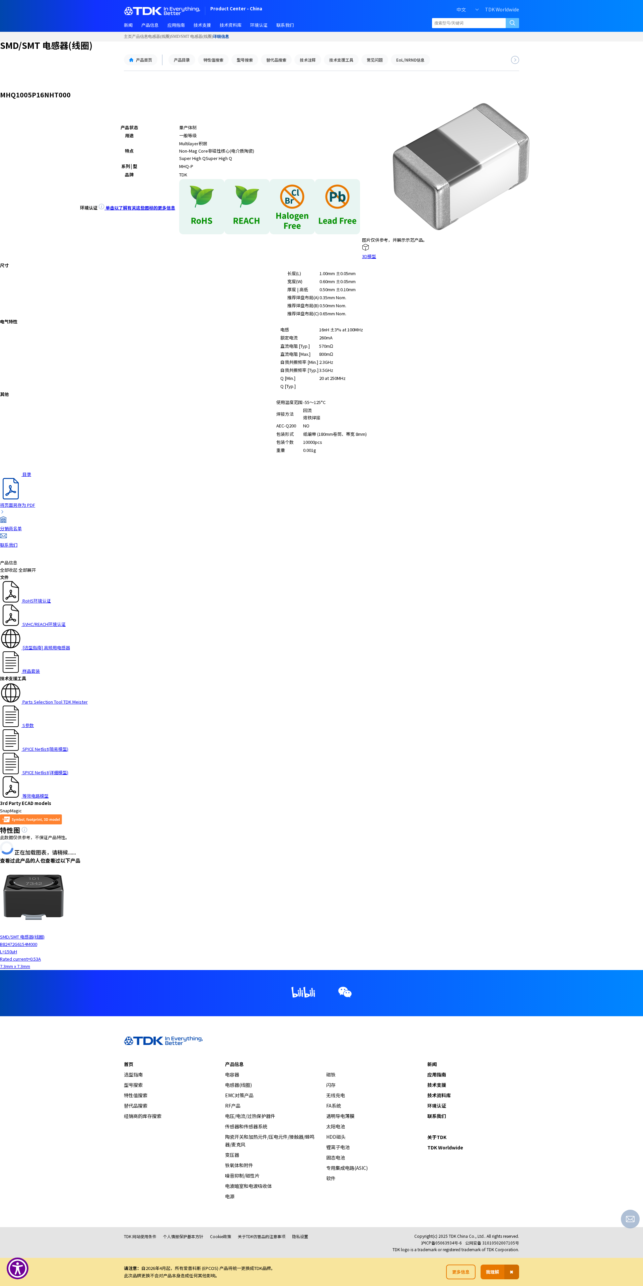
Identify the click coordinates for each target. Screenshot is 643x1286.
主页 (128, 36)
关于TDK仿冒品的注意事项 (261, 1236)
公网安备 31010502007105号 (492, 1242)
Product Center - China (236, 9)
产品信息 (140, 36)
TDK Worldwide (502, 9)
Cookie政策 (220, 1236)
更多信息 (461, 1272)
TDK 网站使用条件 (140, 1236)
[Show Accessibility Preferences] (17, 1268)
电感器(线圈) (159, 36)
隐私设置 (300, 1236)
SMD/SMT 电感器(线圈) (192, 36)
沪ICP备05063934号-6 (441, 1242)
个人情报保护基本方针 (183, 1236)
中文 (461, 9)
